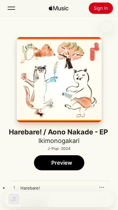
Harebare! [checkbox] (30, 187)
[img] (58, 8)
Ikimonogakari (59, 141)
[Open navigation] (11, 8)
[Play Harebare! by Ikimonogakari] (14, 188)
